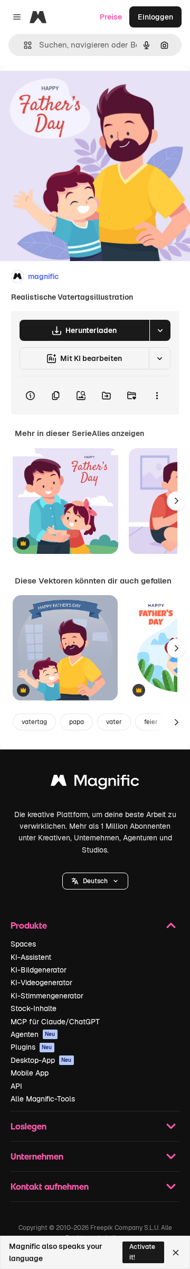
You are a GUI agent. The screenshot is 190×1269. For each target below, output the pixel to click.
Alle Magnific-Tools (43, 1099)
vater (114, 722)
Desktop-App (41, 1060)
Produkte (29, 925)
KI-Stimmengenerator (47, 996)
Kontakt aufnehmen (50, 1186)
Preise (111, 17)
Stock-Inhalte (33, 1008)
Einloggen (155, 17)
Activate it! (142, 1252)
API (16, 1086)
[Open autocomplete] (23, 45)
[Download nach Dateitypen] (159, 330)
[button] (95, 881)
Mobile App (30, 1073)
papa (76, 722)
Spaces (23, 944)
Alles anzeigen (118, 433)
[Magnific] (95, 783)
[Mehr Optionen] (156, 395)
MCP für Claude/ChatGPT (55, 1021)
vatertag (34, 722)
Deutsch (95, 881)
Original (67, 91)
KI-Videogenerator (41, 982)
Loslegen (28, 1126)
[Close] (175, 1252)
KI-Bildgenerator (38, 970)
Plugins (31, 1047)
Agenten (33, 1034)
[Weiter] (176, 501)
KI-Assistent (31, 957)
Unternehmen (37, 1156)
